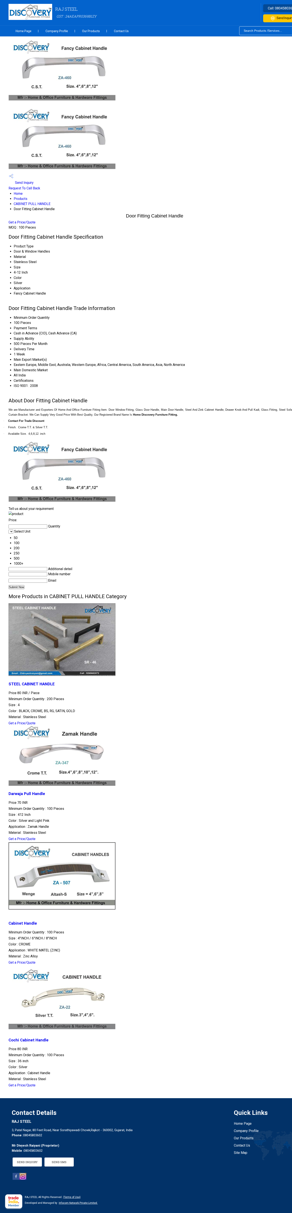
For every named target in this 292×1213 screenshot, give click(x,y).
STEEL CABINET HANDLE (32, 684)
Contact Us (121, 31)
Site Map (240, 1153)
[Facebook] (16, 1179)
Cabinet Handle (23, 923)
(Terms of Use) (72, 1197)
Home (18, 194)
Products (20, 199)
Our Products (91, 31)
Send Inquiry (24, 183)
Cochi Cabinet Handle (29, 1040)
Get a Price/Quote (22, 222)
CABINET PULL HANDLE (32, 204)
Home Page (23, 31)
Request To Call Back (24, 188)
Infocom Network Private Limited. (78, 1202)
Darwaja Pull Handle (27, 793)
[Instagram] (22, 1179)
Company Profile (57, 31)
